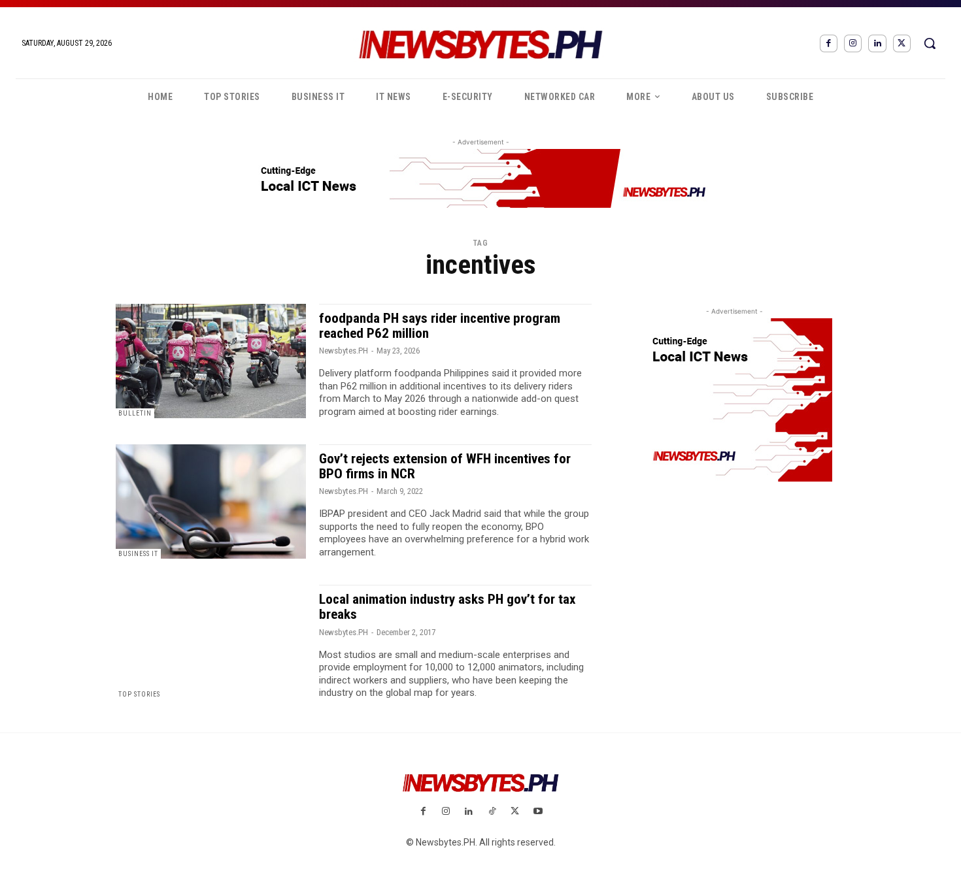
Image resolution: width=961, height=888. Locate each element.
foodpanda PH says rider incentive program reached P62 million (439, 325)
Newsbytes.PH (343, 350)
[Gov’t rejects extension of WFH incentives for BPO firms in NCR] (211, 501)
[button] (929, 43)
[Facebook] (828, 43)
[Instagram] (853, 43)
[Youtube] (538, 812)
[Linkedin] (877, 43)
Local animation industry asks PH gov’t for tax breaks (447, 606)
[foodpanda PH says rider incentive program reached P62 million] (211, 361)
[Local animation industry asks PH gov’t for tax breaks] (211, 642)
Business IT (138, 553)
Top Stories (139, 694)
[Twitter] (902, 43)
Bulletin (135, 413)
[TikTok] (492, 812)
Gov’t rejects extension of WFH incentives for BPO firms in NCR (445, 466)
